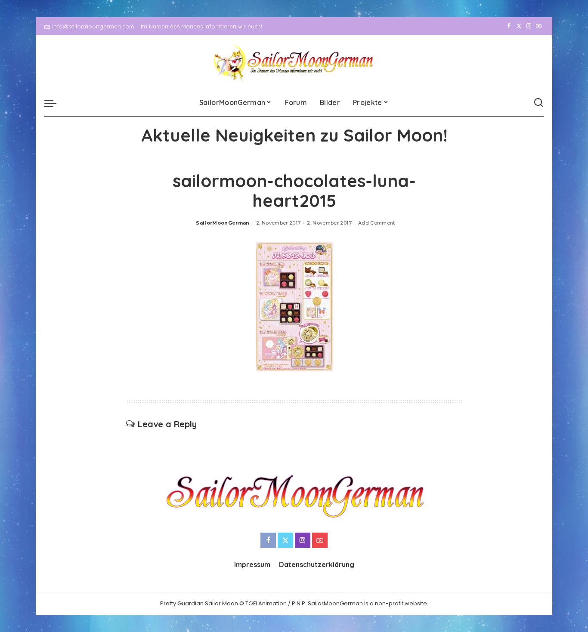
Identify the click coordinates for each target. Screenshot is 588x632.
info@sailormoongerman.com (93, 26)
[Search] (538, 103)
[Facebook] (509, 26)
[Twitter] (519, 26)
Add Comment (376, 223)
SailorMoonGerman (223, 223)
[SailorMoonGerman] (294, 62)
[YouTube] (539, 26)
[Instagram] (529, 26)
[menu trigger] (54, 103)
